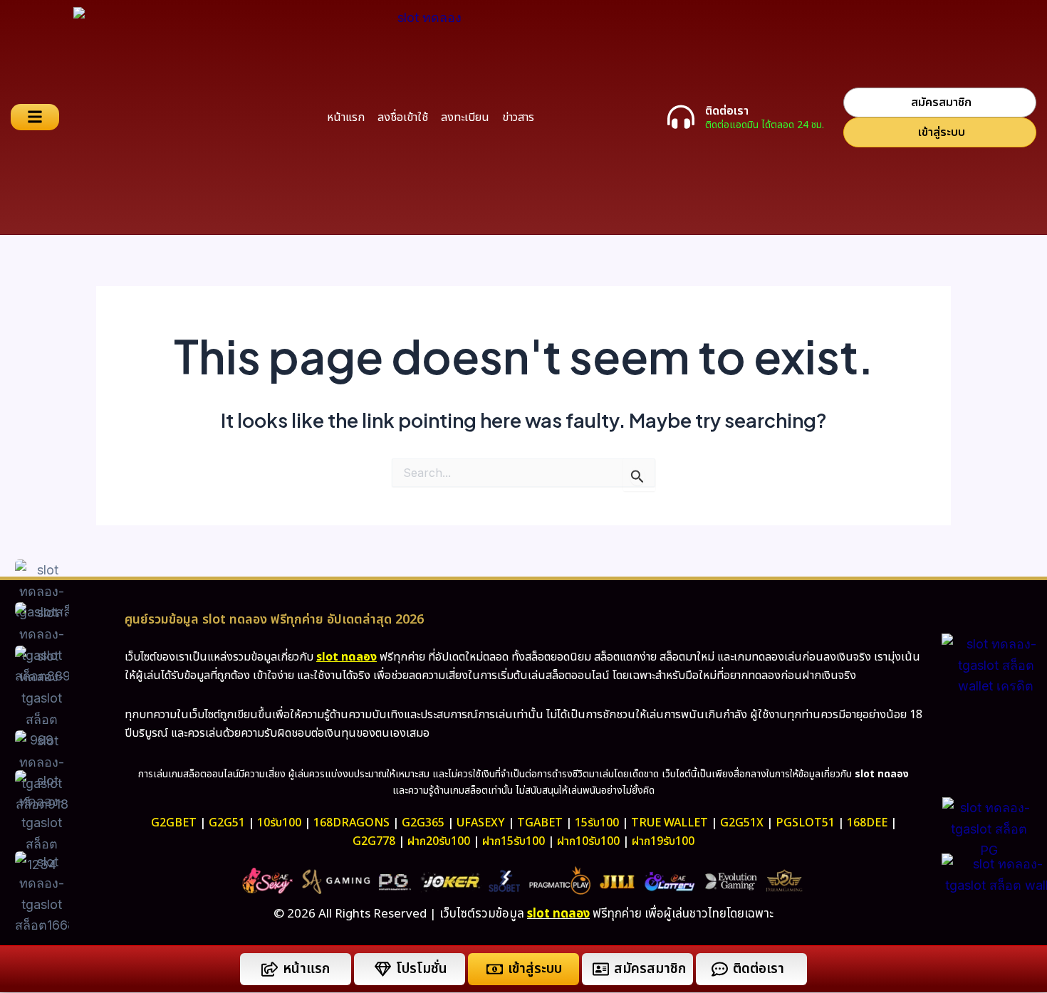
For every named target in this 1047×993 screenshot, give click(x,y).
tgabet (540, 822)
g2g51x (742, 822)
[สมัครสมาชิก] (601, 969)
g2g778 (374, 841)
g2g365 (423, 822)
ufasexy (481, 822)
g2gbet (174, 822)
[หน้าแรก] (269, 969)
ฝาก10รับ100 (588, 841)
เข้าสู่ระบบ (535, 969)
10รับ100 (279, 822)
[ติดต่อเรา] (680, 116)
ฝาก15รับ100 (513, 841)
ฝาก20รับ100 (438, 841)
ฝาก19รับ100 (663, 841)
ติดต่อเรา (727, 111)
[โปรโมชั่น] (383, 969)
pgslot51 (805, 822)
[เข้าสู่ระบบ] (494, 969)
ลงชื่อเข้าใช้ (402, 117)
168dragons (351, 822)
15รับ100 (597, 822)
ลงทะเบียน (465, 117)
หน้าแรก (346, 117)
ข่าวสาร (518, 117)
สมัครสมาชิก (650, 969)
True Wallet (669, 822)
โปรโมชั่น (421, 969)
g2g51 (227, 822)
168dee (867, 822)
